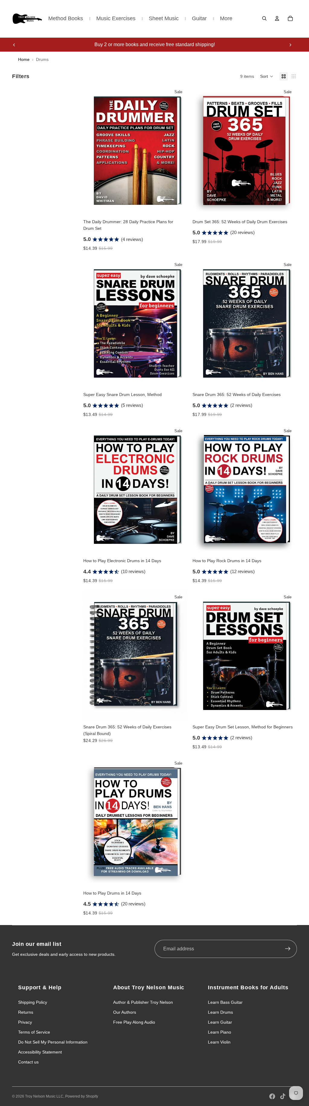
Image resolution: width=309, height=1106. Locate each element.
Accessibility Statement (40, 1052)
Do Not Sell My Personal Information (53, 1042)
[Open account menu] (277, 18)
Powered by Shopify (81, 1096)
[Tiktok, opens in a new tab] (282, 1096)
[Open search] (264, 18)
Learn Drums (220, 1012)
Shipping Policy (32, 1002)
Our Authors (124, 1012)
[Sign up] (288, 949)
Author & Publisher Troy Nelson (143, 1002)
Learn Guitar (220, 1022)
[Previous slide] (14, 44)
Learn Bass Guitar (225, 1002)
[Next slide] (290, 44)
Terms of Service (34, 1032)
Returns (25, 1012)
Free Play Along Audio (134, 1022)
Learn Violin (219, 1042)
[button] (266, 76)
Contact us (28, 1062)
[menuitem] (226, 18)
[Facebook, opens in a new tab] (272, 1096)
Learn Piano (219, 1032)
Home (24, 59)
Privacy (25, 1022)
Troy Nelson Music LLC (44, 1096)
